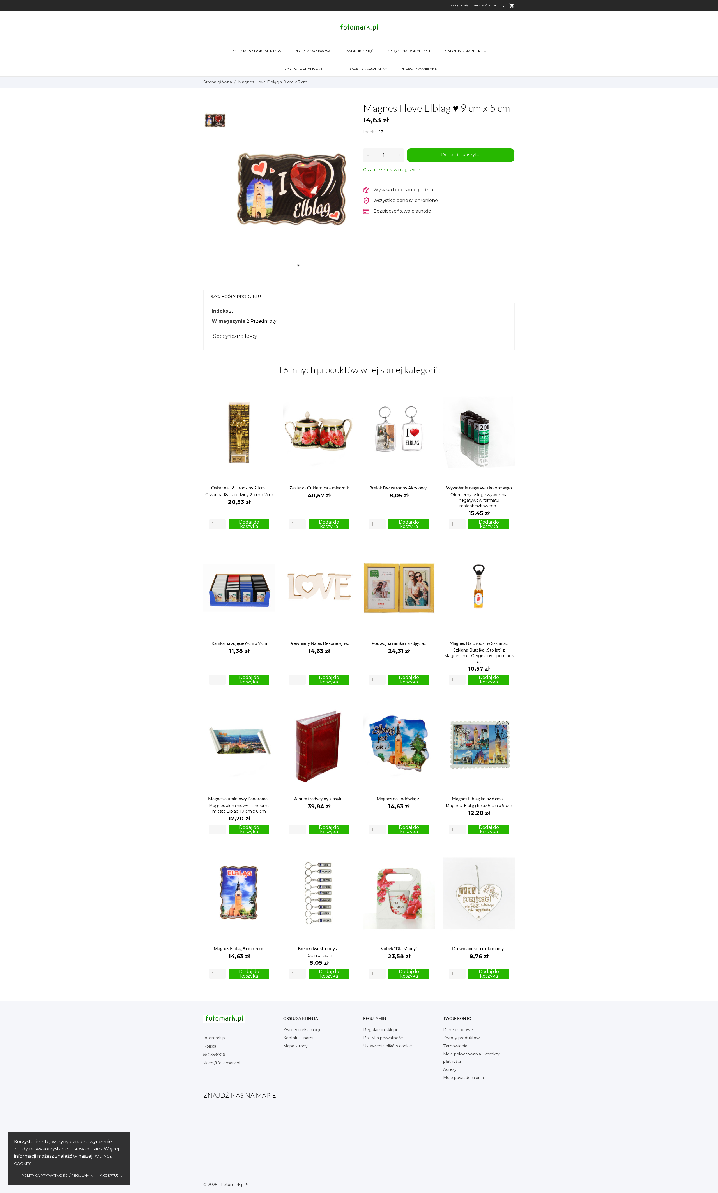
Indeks (220, 311)
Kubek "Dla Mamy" (399, 948)
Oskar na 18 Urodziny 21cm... (239, 487)
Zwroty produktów (461, 1037)
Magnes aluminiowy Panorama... (239, 798)
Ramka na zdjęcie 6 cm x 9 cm (239, 643)
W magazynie (228, 321)
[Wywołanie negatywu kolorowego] (507, 392)
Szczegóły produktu (236, 296)
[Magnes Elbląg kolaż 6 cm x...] (507, 703)
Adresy (450, 1069)
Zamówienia (455, 1045)
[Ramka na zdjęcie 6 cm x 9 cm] (267, 547)
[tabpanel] (292, 187)
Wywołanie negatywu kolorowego (479, 487)
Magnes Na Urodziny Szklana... (479, 643)
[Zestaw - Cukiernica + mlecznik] (347, 392)
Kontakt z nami (298, 1037)
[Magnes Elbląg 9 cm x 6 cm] (267, 853)
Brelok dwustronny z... (319, 948)
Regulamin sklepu (381, 1029)
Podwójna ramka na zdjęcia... (399, 643)
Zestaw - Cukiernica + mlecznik (319, 487)
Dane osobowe (458, 1029)
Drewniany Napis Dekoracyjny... (319, 643)
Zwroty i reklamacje (302, 1029)
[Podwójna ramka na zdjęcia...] (427, 547)
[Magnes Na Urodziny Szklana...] (507, 547)
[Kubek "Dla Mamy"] (427, 853)
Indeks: (370, 131)
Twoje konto (457, 1018)
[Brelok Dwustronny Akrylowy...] (427, 392)
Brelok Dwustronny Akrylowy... (399, 487)
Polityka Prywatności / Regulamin (57, 1175)
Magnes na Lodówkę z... (399, 798)
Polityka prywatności (383, 1037)
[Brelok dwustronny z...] (347, 853)
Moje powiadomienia (463, 1077)
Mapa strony (295, 1045)
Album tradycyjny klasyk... (319, 798)
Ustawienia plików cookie (387, 1045)
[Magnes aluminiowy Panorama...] (267, 703)
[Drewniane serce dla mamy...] (507, 853)
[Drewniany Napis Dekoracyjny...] (347, 547)
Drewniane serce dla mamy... (479, 948)
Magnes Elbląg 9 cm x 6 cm (239, 948)
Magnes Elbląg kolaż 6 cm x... (479, 798)
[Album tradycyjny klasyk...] (347, 703)
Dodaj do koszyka (460, 154)
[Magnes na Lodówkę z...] (427, 703)
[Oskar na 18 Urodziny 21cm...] (267, 392)
